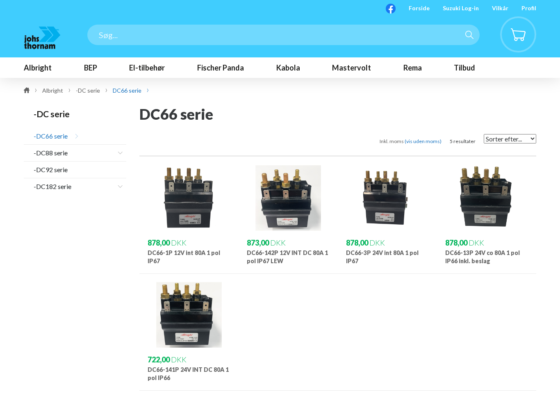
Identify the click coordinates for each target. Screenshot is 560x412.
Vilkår (500, 8)
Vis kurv (513, 23)
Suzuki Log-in (461, 8)
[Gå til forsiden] (42, 38)
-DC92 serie (51, 169)
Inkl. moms (411, 141)
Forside (419, 8)
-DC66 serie (51, 136)
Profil (528, 8)
